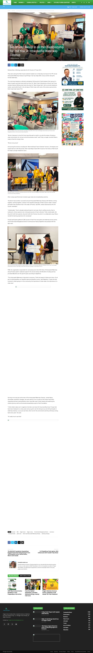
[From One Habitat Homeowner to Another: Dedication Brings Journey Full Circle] (33, 584)
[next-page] (11, 599)
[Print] (22, 65)
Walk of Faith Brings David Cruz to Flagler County (50, 619)
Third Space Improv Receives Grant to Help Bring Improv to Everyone (49, 627)
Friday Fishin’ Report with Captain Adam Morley (51, 612)
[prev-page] (9, 599)
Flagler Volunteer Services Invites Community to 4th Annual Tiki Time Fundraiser (50, 592)
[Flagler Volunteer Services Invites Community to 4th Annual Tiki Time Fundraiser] (50, 584)
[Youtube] (89, 2)
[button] (4, 6)
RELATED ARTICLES (13, 575)
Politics (42, 2)
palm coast (19, 533)
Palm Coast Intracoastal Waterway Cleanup (31, 533)
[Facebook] (82, 2)
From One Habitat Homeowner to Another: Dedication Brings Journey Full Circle (32, 593)
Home (15, 2)
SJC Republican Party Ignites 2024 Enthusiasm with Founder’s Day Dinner (48, 552)
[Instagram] (84, 2)
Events (74, 2)
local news (52, 531)
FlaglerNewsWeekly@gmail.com (16, 620)
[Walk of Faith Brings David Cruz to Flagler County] (36, 620)
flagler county (30, 531)
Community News (20, 10)
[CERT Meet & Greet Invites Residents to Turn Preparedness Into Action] (16, 584)
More (49, 2)
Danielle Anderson (15, 58)
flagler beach (23, 531)
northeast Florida (11, 533)
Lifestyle (13, 10)
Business (21, 2)
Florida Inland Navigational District (41, 531)
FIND (18, 531)
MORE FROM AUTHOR (25, 575)
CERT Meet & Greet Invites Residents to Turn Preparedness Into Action (15, 592)
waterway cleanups (45, 533)
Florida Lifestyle (31, 2)
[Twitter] (86, 2)
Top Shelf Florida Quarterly (62, 2)
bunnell (13, 531)
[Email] (19, 65)
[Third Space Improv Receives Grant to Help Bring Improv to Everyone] (36, 627)
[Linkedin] (15, 65)
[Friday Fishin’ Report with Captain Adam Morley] (36, 613)
